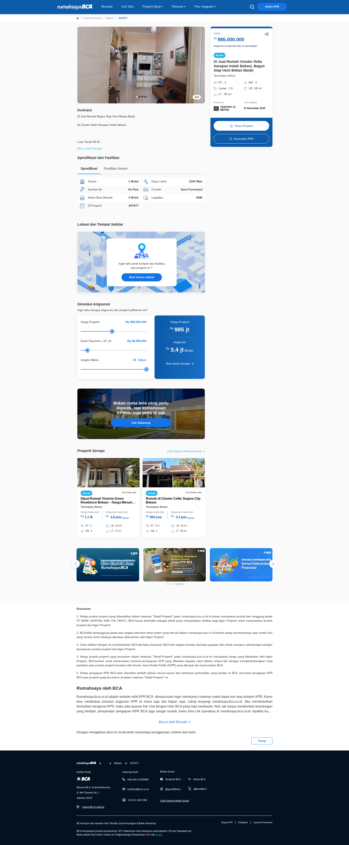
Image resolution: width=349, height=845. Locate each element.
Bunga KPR (227, 822)
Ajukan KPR (272, 6)
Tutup (262, 740)
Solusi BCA (199, 779)
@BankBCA (200, 789)
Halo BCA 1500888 (138, 779)
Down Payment (90, 341)
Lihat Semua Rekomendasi (185, 451)
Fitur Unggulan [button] (203, 6)
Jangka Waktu (90, 360)
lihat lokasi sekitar (141, 277)
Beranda (107, 6)
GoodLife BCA (173, 779)
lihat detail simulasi (178, 363)
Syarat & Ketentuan (262, 822)
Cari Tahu (127, 6)
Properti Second (92, 18)
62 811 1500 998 (137, 800)
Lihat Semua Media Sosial (174, 800)
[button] (199, 65)
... (105, 763)
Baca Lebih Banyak (173, 722)
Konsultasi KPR (243, 138)
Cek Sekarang (140, 422)
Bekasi (110, 18)
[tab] (89, 169)
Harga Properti (90, 322)
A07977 (123, 18)
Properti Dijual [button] (152, 6)
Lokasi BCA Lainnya (93, 807)
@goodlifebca (173, 789)
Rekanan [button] (177, 6)
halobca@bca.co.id (138, 789)
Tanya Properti (243, 125)
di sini (159, 834)
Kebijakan (243, 822)
